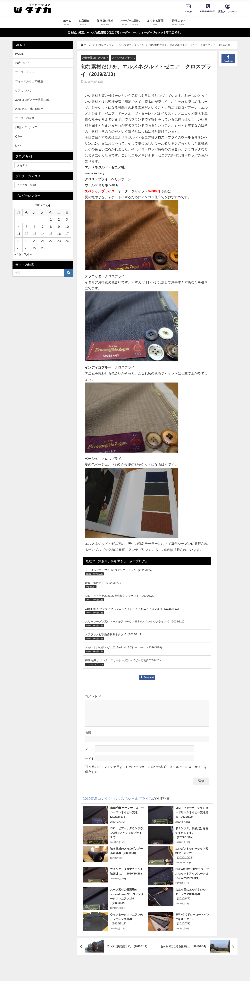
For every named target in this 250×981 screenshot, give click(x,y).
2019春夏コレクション (95, 57)
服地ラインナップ (26, 127)
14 (43, 233)
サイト (89, 758)
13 (35, 233)
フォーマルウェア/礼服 (29, 81)
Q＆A (18, 136)
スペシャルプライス (123, 57)
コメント (93, 696)
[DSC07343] (132, 504)
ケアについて (23, 90)
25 (18, 248)
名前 (88, 732)
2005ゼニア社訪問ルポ (29, 108)
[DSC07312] (132, 237)
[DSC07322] (132, 328)
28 (43, 248)
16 (59, 233)
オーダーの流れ (24, 118)
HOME (19, 53)
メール (89, 749)
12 (26, 233)
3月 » (28, 254)
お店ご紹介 (22, 62)
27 (35, 248)
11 (18, 233)
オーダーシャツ (24, 72)
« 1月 (18, 254)
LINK (18, 145)
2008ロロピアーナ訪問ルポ (32, 99)
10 (67, 226)
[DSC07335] (132, 419)
